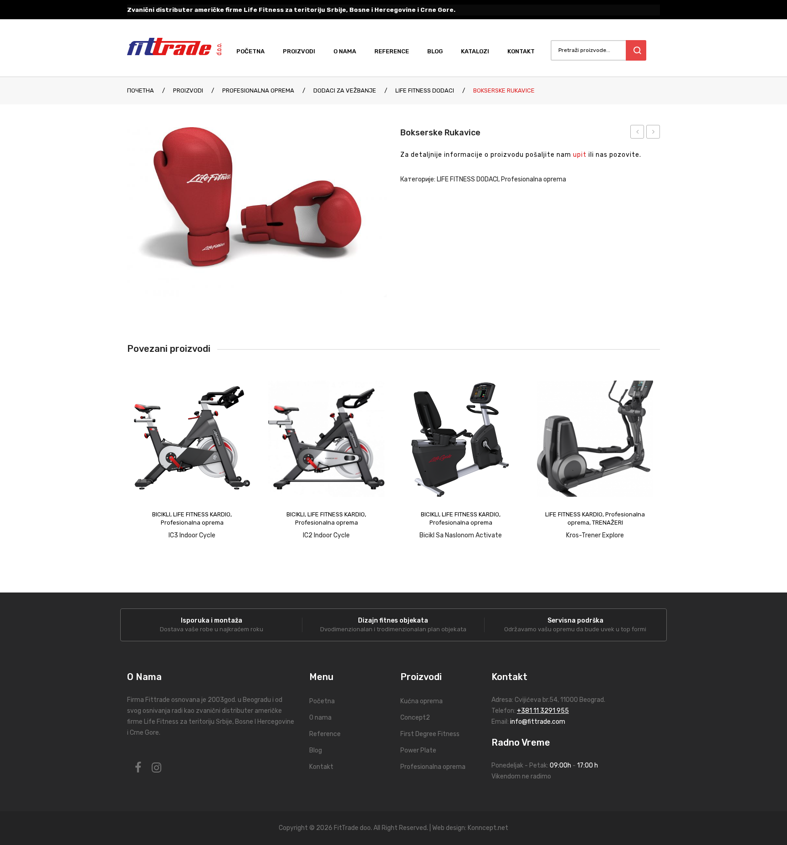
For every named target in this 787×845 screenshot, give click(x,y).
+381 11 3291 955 (543, 711)
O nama (320, 717)
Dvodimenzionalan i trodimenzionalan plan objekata (393, 629)
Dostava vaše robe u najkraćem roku (211, 629)
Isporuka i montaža (211, 620)
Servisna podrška (575, 620)
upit (580, 155)
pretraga (636, 50)
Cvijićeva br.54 (536, 700)
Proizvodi (188, 90)
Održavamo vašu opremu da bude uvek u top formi (575, 629)
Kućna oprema (421, 701)
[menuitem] (255, 51)
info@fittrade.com (537, 722)
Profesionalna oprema (258, 90)
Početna (322, 701)
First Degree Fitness (430, 734)
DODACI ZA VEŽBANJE (344, 90)
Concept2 (415, 717)
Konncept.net (488, 828)
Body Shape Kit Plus (637, 133)
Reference (325, 734)
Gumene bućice (653, 133)
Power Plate (418, 750)
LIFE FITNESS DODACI (424, 90)
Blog (315, 750)
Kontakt (321, 767)
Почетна (140, 90)
